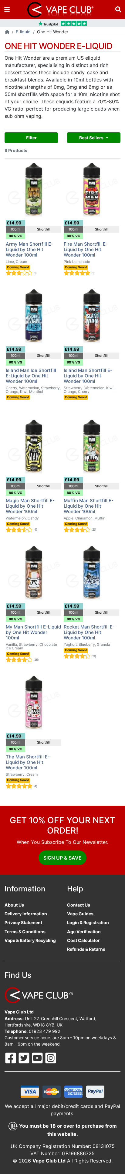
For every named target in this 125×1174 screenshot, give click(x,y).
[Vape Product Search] (118, 9)
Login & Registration (88, 922)
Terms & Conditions (25, 931)
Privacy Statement (23, 922)
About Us (14, 904)
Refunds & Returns (86, 949)
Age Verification (84, 931)
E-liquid (23, 31)
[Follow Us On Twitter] (24, 1057)
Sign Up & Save (62, 858)
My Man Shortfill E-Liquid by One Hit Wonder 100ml (33, 632)
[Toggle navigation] (7, 9)
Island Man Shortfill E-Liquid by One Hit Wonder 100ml (88, 375)
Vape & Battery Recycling (30, 940)
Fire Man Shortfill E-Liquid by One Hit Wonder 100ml (86, 249)
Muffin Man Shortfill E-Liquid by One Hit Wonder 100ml (88, 506)
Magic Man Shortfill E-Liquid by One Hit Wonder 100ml (30, 506)
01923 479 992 (44, 1031)
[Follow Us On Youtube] (38, 1057)
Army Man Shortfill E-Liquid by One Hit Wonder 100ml (29, 249)
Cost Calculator (83, 940)
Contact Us (78, 904)
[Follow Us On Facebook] (11, 1057)
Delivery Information (26, 913)
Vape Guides (80, 913)
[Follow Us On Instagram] (51, 1057)
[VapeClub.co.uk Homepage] (7, 32)
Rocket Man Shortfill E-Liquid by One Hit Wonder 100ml (89, 632)
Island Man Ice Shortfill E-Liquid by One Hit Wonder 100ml (31, 375)
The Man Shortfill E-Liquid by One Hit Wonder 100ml (28, 762)
